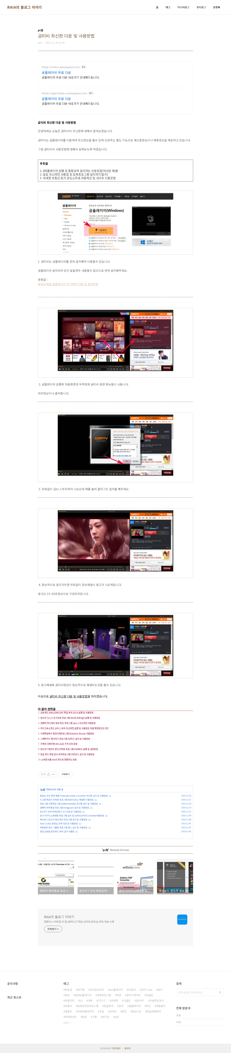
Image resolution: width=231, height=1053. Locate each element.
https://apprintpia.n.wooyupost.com (64, 93)
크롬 (94, 1017)
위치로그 (201, 7)
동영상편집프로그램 (88, 1006)
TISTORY (116, 1048)
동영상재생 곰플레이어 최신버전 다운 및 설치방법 (68, 284)
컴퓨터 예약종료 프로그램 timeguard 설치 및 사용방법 (64, 807)
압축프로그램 (104, 995)
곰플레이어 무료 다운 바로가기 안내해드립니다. (70, 77)
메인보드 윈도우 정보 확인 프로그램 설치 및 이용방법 (63, 819)
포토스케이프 (134, 995)
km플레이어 (116, 989)
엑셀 (118, 995)
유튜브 (68, 1006)
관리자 (127, 1048)
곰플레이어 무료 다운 (56, 72)
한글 (84, 1017)
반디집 (105, 1017)
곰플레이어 (135, 1006)
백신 (148, 1006)
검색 (220, 992)
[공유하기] (48, 774)
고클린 (126, 1000)
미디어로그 (183, 7)
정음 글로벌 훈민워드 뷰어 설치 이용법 (57, 831)
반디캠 (80, 989)
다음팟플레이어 (85, 1011)
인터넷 (112, 1011)
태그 (168, 7)
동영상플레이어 (83, 995)
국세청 (114, 1000)
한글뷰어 (108, 1006)
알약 (121, 1006)
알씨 (160, 989)
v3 (81, 1000)
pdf (117, 1017)
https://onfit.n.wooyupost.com (61, 67)
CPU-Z (102, 1000)
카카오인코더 (97, 989)
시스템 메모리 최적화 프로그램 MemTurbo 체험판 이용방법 (66, 799)
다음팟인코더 (157, 1000)
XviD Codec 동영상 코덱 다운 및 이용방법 (59, 823)
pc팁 (42, 789)
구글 (101, 1011)
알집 (124, 1011)
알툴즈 (68, 1011)
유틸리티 (69, 1000)
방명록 (216, 7)
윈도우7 (140, 1000)
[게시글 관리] (53, 774)
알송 (67, 995)
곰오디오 (136, 1011)
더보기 (66, 1022)
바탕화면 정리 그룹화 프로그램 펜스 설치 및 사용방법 (63, 827)
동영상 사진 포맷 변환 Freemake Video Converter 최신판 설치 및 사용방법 (74, 795)
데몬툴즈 (160, 1006)
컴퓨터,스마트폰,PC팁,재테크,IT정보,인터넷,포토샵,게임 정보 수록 (79, 921)
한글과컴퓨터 (154, 1011)
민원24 (132, 989)
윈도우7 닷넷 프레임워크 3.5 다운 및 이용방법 (60, 811)
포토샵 (68, 989)
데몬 (90, 1000)
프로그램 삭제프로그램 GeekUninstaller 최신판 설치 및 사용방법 (69, 803)
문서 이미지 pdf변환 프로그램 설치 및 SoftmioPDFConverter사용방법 (72, 815)
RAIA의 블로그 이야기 (24, 7)
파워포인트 (71, 1017)
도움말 (149, 995)
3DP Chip (146, 989)
